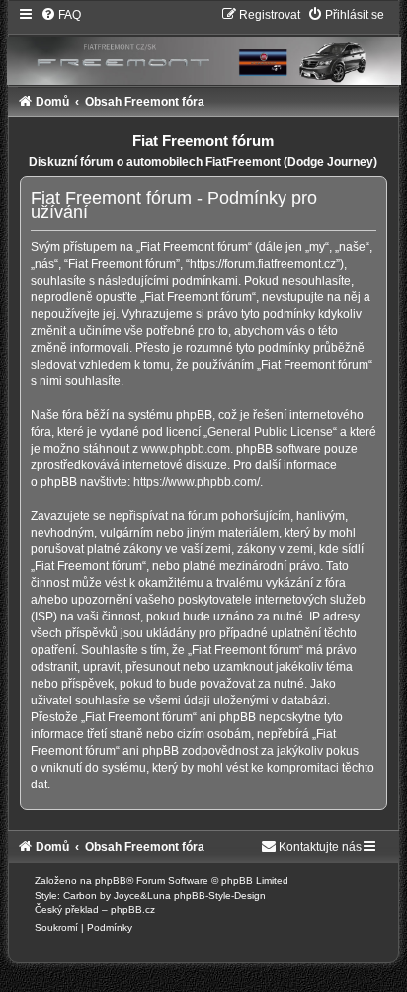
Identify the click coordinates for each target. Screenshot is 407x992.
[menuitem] (61, 15)
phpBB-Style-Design (220, 895)
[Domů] (204, 46)
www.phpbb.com (185, 448)
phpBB (110, 880)
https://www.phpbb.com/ (196, 482)
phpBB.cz (133, 909)
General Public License (270, 432)
